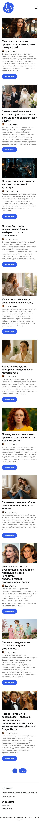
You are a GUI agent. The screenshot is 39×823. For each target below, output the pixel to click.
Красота (17, 792)
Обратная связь (7, 808)
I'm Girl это (5, 805)
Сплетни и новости (8, 797)
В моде (4, 792)
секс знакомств (8, 61)
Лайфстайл (24, 792)
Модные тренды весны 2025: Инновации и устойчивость (16, 645)
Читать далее (9, 76)
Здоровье (10, 792)
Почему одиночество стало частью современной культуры (18, 184)
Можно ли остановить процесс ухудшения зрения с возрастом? (18, 44)
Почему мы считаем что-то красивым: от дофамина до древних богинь (18, 437)
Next (23, 771)
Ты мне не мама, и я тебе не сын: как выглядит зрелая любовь (18, 505)
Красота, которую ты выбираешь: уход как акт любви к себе (17, 369)
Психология (33, 792)
